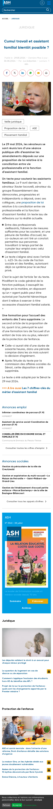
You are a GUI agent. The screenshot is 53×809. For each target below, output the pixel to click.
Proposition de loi (14, 128)
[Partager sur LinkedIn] (22, 73)
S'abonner (37, 601)
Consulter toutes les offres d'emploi (25, 448)
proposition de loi (32, 202)
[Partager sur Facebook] (6, 73)
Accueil (5, 19)
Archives (26, 608)
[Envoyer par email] (38, 73)
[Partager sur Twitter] (14, 73)
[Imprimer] (46, 73)
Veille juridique (13, 121)
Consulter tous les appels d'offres (25, 501)
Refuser (6, 805)
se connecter (40, 3)
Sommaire (15, 601)
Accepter (17, 805)
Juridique (15, 19)
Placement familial (15, 134)
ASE (34, 128)
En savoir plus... (30, 805)
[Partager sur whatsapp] (30, 73)
